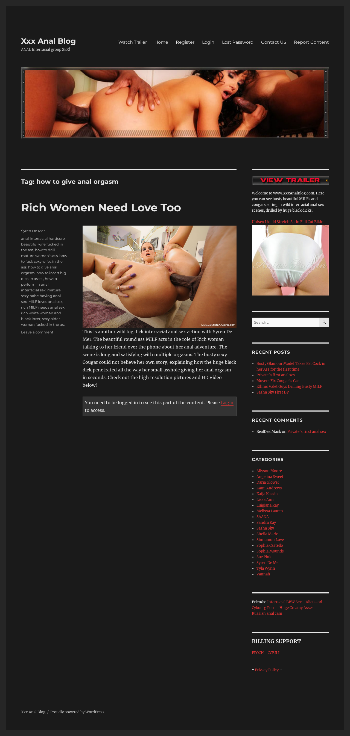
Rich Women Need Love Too (101, 207)
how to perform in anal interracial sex (39, 284)
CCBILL (274, 653)
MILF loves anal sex (45, 301)
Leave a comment (37, 332)
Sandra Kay (266, 522)
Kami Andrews (269, 488)
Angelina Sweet (269, 476)
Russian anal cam (267, 613)
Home (161, 42)
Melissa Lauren (269, 511)
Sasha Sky (265, 528)
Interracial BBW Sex (284, 602)
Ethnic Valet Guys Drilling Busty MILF (289, 386)
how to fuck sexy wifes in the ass (44, 261)
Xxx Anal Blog (48, 41)
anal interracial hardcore (43, 238)
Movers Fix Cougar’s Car (277, 381)
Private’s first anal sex (275, 375)
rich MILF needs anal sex (43, 307)
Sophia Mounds (270, 551)
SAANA (262, 517)
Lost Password (237, 42)
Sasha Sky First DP (272, 392)
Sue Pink (264, 557)
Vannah (263, 574)
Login (208, 42)
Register (185, 42)
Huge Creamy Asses (296, 607)
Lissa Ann (265, 499)
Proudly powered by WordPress (77, 712)
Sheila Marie (267, 534)
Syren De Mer (33, 231)
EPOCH (258, 653)
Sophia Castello (269, 545)
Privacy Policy (267, 670)
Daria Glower (267, 482)
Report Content (311, 42)
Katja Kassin (267, 494)
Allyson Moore (269, 471)
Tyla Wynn (265, 568)
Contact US (273, 42)
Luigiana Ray (267, 505)
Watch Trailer (132, 42)
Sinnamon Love (270, 539)
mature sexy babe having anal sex (41, 296)
